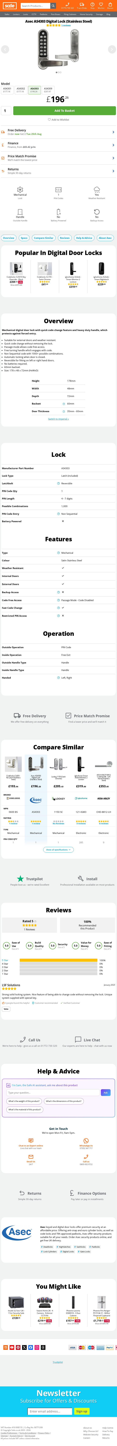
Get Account (30, 1435)
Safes (7, 14)
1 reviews (66, 25)
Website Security (90, 1434)
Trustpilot (58, 1362)
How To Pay (107, 1431)
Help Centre (107, 1427)
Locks (25, 14)
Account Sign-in (16, 1435)
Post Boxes (55, 14)
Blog (108, 14)
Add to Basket (65, 111)
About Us (87, 1427)
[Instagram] (37, 1347)
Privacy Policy (44, 1433)
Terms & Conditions (27, 1433)
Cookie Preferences (9, 1433)
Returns (106, 1438)
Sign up (81, 1411)
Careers (86, 1438)
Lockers (16, 14)
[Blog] (5, 1347)
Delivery (106, 1434)
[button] (58, 418)
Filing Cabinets (70, 14)
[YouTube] (12, 1347)
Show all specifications (56, 849)
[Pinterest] (18, 1347)
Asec (42, 1226)
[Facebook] (30, 1347)
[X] (24, 1347)
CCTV (34, 14)
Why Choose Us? (90, 1431)
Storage (99, 14)
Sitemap (4, 1435)
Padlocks (43, 14)
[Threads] (43, 1347)
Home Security (86, 14)
